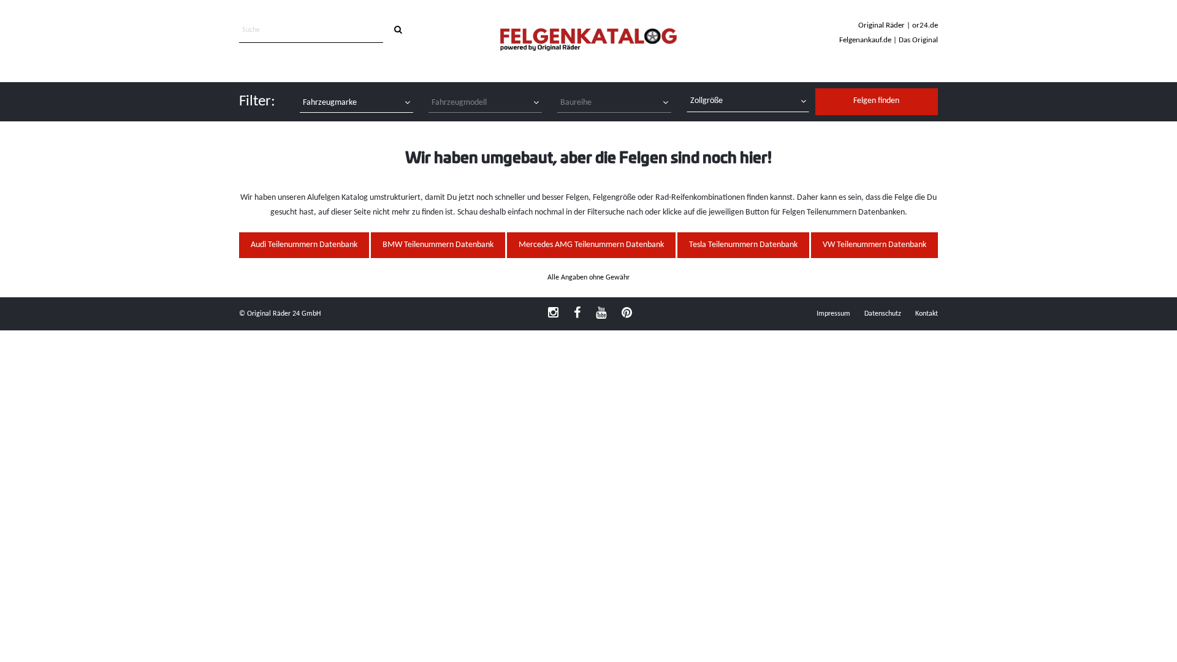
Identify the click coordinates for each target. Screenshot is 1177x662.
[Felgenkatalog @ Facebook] (577, 314)
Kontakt (926, 314)
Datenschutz (882, 314)
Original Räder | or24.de (898, 25)
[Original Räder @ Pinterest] (627, 314)
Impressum (833, 314)
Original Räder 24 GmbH (284, 314)
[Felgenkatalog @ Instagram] (553, 314)
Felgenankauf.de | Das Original (888, 40)
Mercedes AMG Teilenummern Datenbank (591, 244)
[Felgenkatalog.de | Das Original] (588, 40)
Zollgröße (706, 100)
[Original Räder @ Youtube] (601, 314)
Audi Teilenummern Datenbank (304, 244)
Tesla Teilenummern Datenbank (743, 244)
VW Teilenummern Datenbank (874, 244)
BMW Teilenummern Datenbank (438, 244)
